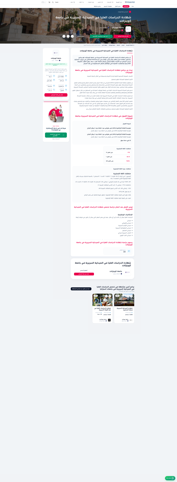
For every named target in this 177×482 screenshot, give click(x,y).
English (56, 2)
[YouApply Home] (130, 2)
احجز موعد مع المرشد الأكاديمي (55, 135)
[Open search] (52, 2)
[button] (44, 2)
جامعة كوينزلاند (117, 27)
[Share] (64, 36)
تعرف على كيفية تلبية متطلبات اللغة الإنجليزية (118, 198)
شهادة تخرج (104, 45)
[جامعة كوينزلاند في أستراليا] (56, 53)
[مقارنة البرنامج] (72, 36)
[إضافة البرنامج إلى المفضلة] (68, 36)
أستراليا (118, 45)
